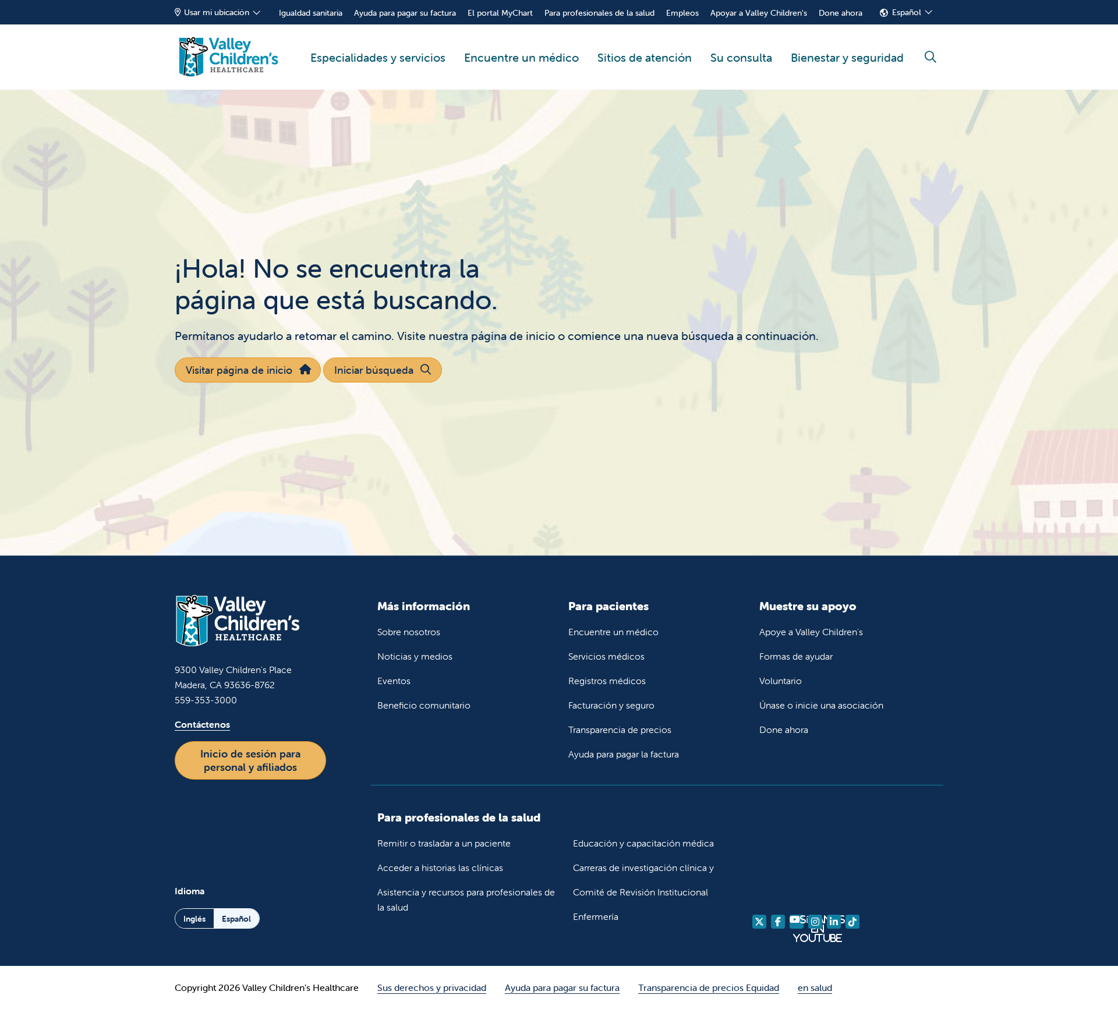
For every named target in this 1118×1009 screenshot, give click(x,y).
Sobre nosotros (408, 632)
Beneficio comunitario (423, 705)
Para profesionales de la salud (599, 13)
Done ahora (840, 13)
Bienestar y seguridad (847, 57)
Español (906, 12)
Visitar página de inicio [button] (239, 370)
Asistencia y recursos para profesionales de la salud (466, 899)
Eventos (394, 680)
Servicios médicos (606, 656)
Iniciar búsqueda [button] (373, 370)
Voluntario (780, 680)
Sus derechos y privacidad (431, 987)
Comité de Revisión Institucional (640, 892)
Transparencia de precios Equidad (708, 987)
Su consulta (741, 57)
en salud (815, 987)
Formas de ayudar (796, 656)
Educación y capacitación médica (643, 843)
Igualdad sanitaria (310, 13)
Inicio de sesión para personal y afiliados (250, 760)
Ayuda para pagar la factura (623, 754)
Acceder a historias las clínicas (440, 867)
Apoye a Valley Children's (811, 632)
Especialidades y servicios (377, 57)
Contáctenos (202, 724)
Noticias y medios (414, 656)
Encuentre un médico (521, 57)
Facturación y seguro (611, 705)
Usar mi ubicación (216, 12)
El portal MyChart (500, 13)
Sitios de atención (644, 57)
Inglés (194, 919)
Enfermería (595, 916)
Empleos (682, 13)
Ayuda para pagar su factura (405, 13)
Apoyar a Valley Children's (758, 13)
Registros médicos (607, 680)
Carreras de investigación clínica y (643, 867)
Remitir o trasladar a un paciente (444, 843)
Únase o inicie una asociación (821, 705)
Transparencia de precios (619, 729)
